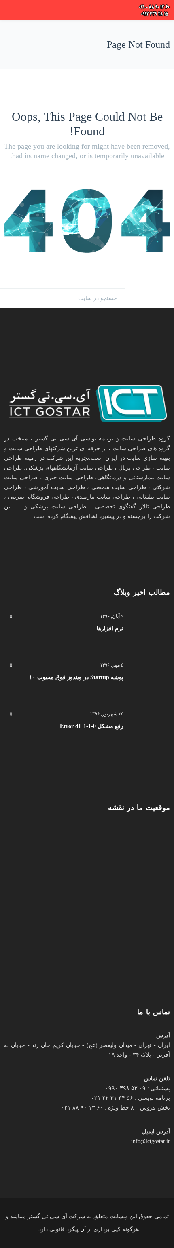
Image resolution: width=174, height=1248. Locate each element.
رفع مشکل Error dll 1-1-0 (91, 726)
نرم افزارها (110, 628)
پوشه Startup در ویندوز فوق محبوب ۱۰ (76, 677)
